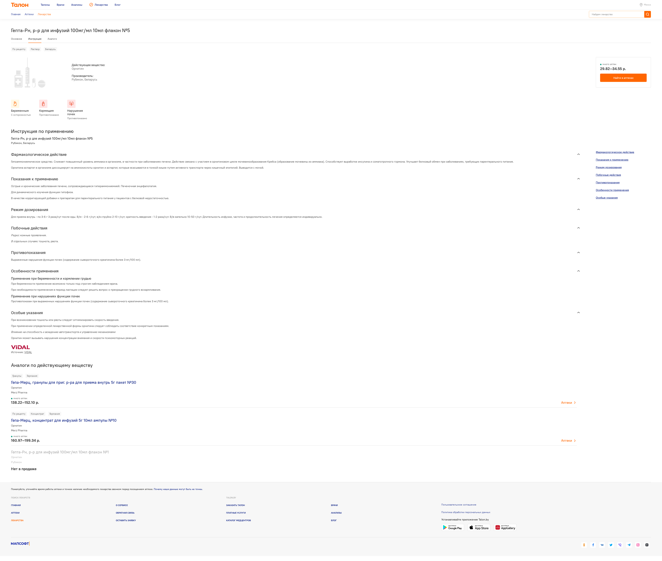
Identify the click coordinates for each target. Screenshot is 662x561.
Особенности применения (612, 190)
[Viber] (620, 545)
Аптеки (566, 402)
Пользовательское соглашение (458, 504)
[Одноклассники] (584, 545)
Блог (334, 520)
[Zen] (647, 545)
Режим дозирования (609, 167)
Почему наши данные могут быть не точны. (178, 489)
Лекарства (17, 520)
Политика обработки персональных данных (465, 512)
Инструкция (34, 38)
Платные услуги (236, 512)
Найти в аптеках (623, 77)
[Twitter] (611, 545)
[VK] (602, 545)
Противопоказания (608, 182)
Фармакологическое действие (615, 152)
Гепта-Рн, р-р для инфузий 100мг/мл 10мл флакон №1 (60, 451)
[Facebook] (593, 545)
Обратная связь (125, 512)
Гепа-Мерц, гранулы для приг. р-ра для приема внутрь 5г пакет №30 (73, 382)
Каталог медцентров (238, 520)
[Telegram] (629, 545)
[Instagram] (638, 545)
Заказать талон (235, 505)
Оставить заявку (126, 520)
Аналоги (52, 38)
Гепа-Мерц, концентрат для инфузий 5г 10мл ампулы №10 (64, 420)
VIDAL (28, 352)
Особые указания (607, 197)
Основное (16, 38)
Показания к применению (612, 159)
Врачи (334, 505)
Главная (16, 505)
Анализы (336, 512)
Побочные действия (608, 175)
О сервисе (122, 505)
